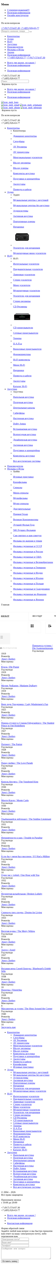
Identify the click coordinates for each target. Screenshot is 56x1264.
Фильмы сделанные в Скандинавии (31, 589)
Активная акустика (23, 216)
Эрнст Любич (8, 659)
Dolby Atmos (19, 423)
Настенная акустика (23, 418)
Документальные (22, 509)
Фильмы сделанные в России (28, 551)
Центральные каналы (24, 407)
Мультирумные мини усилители (29, 253)
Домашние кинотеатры (25, 136)
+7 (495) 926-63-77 (29, 28)
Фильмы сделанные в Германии (29, 567)
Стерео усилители (22, 280)
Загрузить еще (8, 1027)
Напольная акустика (23, 397)
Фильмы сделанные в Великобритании (33, 562)
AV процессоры (21, 152)
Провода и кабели (22, 189)
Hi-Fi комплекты (21, 359)
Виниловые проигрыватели (27, 349)
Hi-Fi (9, 41)
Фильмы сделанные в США (27, 557)
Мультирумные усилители (26, 290)
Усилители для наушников (26, 248)
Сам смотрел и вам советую (27, 535)
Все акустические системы (26, 461)
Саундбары (18, 141)
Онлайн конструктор (18, 15)
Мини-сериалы (21, 493)
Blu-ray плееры (20, 168)
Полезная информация (18, 12)
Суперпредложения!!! (18, 10)
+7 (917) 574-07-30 (10, 28)
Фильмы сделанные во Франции (29, 594)
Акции (10, 52)
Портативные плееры (24, 221)
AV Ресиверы (20, 146)
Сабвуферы (19, 413)
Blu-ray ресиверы (22, 162)
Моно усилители (21, 285)
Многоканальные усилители (27, 157)
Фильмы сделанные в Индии (28, 573)
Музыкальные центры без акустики (31, 205)
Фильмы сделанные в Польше (28, 583)
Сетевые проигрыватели (25, 333)
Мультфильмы (20, 498)
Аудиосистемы (20, 211)
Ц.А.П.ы (17, 343)
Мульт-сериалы (21, 503)
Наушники (18, 227)
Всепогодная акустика (24, 434)
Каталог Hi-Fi (20, 386)
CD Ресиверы (20, 306)
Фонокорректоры (22, 354)
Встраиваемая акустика (25, 429)
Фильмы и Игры (15, 49)
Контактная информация (19, 1223)
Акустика (12, 44)
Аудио (10, 39)
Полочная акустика (23, 402)
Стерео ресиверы (22, 301)
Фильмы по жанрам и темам (27, 541)
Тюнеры (17, 338)
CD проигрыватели (23, 327)
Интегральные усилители (26, 264)
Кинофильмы (20, 482)
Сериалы (17, 487)
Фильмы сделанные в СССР (27, 546)
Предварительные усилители (28, 269)
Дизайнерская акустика (25, 439)
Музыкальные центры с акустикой (30, 200)
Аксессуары (19, 184)
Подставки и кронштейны (26, 178)
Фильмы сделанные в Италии (28, 578)
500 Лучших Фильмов (24, 530)
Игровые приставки (23, 477)
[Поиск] (30, 31)
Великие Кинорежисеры (25, 519)
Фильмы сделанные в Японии (28, 599)
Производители (15, 47)
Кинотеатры (13, 36)
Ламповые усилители (24, 274)
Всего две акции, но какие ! (21, 62)
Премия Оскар (20, 514)
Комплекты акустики (24, 173)
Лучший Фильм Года (23, 525)
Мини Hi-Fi (19, 365)
